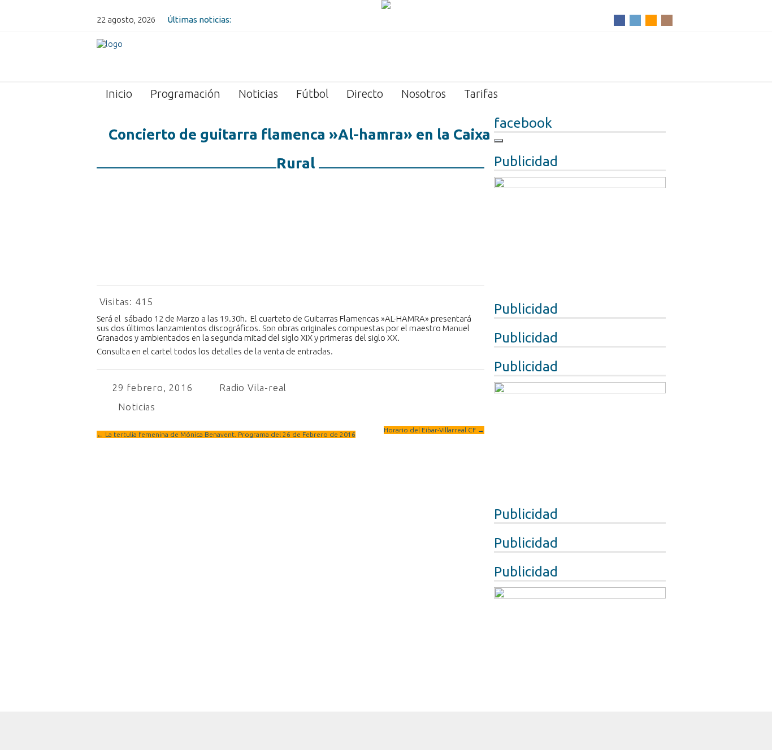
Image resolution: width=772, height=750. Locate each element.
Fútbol (312, 93)
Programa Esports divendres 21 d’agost (309, 19)
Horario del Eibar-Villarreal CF (434, 429)
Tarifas (481, 93)
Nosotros (423, 93)
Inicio (119, 93)
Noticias (258, 93)
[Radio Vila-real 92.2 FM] (110, 56)
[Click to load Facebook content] (498, 140)
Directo (364, 93)
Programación (185, 93)
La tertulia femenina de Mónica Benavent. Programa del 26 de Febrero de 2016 (226, 434)
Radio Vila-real (253, 387)
